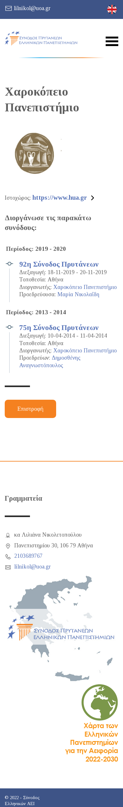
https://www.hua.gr (59, 197)
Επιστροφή (30, 409)
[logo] (41, 38)
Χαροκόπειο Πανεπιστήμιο (85, 287)
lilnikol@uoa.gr (32, 8)
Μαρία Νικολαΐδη (78, 294)
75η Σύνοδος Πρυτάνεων (59, 327)
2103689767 (28, 556)
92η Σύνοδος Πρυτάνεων (59, 264)
